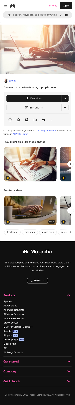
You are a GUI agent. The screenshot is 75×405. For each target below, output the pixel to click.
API (5, 348)
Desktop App (13, 339)
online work (48, 232)
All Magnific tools (13, 352)
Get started (11, 361)
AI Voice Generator (13, 318)
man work (30, 232)
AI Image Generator (47, 130)
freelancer (12, 232)
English (37, 280)
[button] (37, 280)
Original (22, 30)
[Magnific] (37, 252)
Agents (10, 331)
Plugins (10, 335)
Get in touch (11, 381)
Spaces (7, 301)
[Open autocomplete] (8, 15)
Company (9, 371)
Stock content (11, 322)
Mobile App (9, 343)
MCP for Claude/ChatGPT (18, 326)
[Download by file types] (65, 98)
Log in (66, 5)
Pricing (53, 5)
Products (9, 295)
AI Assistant (10, 305)
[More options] (51, 119)
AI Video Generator (14, 314)
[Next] (70, 164)
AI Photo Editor (20, 134)
